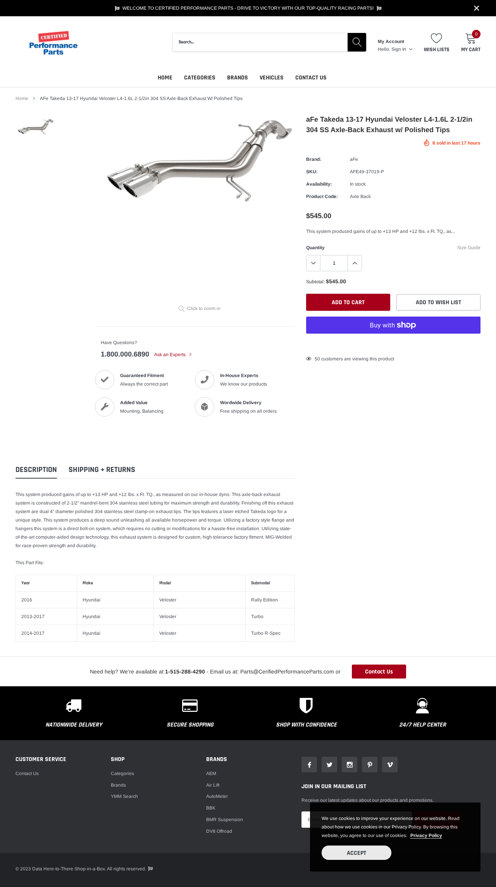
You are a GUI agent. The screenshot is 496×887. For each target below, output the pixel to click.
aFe (354, 159)
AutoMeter (217, 796)
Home (165, 78)
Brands (237, 78)
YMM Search (124, 796)
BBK (210, 808)
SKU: (312, 171)
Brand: (313, 159)
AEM (211, 773)
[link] (35, 127)
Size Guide (468, 247)
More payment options (393, 344)
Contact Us (311, 78)
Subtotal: (315, 281)
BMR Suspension (224, 819)
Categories (199, 78)
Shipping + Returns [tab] (102, 470)
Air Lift (212, 785)
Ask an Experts (170, 354)
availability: (319, 184)
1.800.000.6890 (125, 354)
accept (356, 853)
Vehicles (272, 78)
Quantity (315, 247)
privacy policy (426, 835)
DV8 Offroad (219, 831)
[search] (357, 42)
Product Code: (322, 196)
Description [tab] (36, 470)
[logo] (54, 42)
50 (317, 359)
